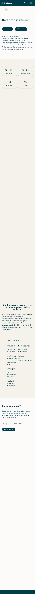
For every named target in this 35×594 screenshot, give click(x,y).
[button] (30, 3)
